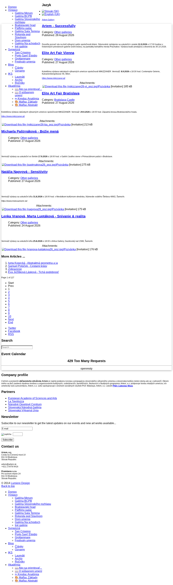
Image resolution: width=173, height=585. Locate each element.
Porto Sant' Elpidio (26, 55)
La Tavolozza (16, 401)
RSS (11, 334)
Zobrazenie (15, 269)
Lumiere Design (20, 483)
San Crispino (23, 52)
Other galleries (63, 32)
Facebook (14, 331)
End (10, 322)
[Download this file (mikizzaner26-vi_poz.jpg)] (70, 86)
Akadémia (14, 85)
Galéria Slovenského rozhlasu (33, 504)
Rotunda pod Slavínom (22, 36)
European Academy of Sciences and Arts (32, 398)
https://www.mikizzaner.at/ (53, 78)
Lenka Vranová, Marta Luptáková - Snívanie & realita (43, 216)
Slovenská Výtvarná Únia (23, 410)
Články (19, 67)
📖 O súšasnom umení (28, 571)
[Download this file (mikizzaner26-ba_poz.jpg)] (30, 124)
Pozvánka (104, 86)
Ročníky (20, 82)
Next (11, 319)
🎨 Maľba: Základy (26, 101)
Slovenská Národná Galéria (24, 407)
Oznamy (20, 70)
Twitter (12, 328)
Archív (18, 79)
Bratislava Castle (64, 99)
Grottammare (22, 58)
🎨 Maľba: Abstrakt (26, 105)
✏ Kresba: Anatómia (27, 98)
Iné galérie (21, 46)
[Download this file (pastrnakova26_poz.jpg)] (29, 164)
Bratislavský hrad (25, 25)
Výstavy (13, 10)
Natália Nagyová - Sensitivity (24, 172)
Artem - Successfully (59, 26)
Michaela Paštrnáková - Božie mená (30, 131)
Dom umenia (22, 40)
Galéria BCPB (23, 16)
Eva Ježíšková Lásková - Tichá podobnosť (33, 272)
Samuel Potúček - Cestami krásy (27, 266)
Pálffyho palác (23, 28)
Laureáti (20, 76)
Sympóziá (14, 49)
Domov (12, 7)
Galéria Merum (24, 13)
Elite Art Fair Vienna (58, 53)
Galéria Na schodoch (27, 43)
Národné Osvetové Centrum (25, 404)
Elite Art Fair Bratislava (60, 93)
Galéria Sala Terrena (27, 31)
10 (9, 316)
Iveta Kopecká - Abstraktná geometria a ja (33, 263)
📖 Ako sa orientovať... (28, 89)
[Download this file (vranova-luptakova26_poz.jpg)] (33, 249)
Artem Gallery (48, 20)
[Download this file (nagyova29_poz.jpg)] (27, 209)
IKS (10, 73)
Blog (11, 64)
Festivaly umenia (25, 61)
